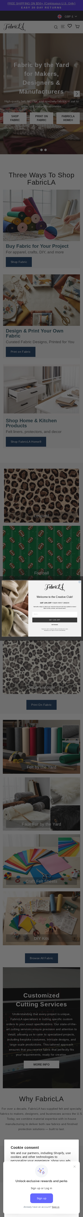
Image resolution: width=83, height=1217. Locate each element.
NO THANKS (55, 624)
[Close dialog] (80, 582)
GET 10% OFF (54, 620)
